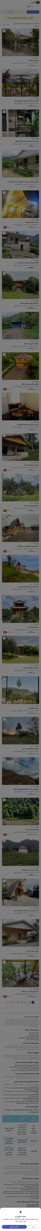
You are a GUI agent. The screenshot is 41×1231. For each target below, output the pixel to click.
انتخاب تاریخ (14, 1227)
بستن (33, 1227)
